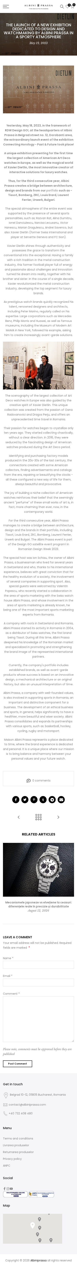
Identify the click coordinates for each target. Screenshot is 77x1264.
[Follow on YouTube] (11, 1188)
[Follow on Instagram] (8, 1188)
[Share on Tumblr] (43, 799)
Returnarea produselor (18, 1152)
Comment (11, 994)
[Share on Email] (61, 799)
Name (8, 958)
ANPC (6, 1166)
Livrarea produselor (16, 1145)
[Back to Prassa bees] (38, 817)
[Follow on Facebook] (4, 1188)
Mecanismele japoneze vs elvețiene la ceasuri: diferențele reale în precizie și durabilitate (38, 904)
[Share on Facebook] (15, 799)
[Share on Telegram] (52, 799)
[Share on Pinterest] (34, 799)
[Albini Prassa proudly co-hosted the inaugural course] (19, 817)
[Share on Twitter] (24, 799)
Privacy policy (12, 1159)
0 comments (41, 781)
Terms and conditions (18, 1138)
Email (7, 976)
